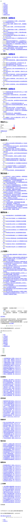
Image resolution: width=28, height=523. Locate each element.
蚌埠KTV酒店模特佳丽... (12, 493)
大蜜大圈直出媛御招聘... (12, 486)
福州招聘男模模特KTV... (12, 450)
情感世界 (5, 9)
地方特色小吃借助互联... (12, 408)
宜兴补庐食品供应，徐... (12, 389)
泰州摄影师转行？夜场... (12, 465)
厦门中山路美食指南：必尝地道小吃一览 (16, 62)
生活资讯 (5, 6)
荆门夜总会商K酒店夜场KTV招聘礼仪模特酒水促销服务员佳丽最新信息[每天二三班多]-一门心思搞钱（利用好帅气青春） (15, 293)
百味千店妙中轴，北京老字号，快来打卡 (16, 108)
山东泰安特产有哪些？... (12, 435)
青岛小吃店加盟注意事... (12, 422)
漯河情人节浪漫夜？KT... (12, 369)
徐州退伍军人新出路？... (12, 478)
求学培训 (5, 7)
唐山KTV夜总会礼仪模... (12, 497)
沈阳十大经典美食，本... (12, 395)
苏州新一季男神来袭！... (12, 453)
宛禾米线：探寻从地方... (12, 426)
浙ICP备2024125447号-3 (6, 330)
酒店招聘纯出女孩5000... (12, 500)
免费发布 (12, 18)
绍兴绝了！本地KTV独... (12, 443)
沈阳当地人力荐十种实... (12, 386)
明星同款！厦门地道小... (12, 379)
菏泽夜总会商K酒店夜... (11, 496)
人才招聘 (5, 13)
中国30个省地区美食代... (12, 402)
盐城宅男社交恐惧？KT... (12, 469)
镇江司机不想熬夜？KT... (12, 466)
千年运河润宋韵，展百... (12, 438)
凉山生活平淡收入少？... (12, 366)
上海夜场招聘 (9, 296)
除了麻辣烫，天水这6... (11, 436)
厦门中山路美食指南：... (12, 382)
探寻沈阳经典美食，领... (12, 381)
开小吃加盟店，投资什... (12, 429)
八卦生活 (5, 4)
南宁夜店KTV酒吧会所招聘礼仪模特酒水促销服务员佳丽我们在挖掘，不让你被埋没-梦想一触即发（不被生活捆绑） (15, 259)
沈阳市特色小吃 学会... (11, 423)
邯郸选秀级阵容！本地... (12, 449)
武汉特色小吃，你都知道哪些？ (14, 113)
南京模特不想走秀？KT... (12, 480)
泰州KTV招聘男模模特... (12, 445)
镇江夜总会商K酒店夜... (11, 489)
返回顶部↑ (3, 316)
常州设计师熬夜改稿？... (12, 476)
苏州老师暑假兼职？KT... (12, 475)
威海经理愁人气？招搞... (12, 371)
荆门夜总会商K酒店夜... (11, 502)
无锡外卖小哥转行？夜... (12, 479)
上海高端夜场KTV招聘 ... (12, 358)
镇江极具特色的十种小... (12, 384)
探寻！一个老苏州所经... (12, 406)
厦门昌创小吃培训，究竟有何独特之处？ (16, 107)
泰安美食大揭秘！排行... (12, 425)
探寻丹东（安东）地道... (12, 388)
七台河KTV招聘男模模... (12, 448)
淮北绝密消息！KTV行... (12, 452)
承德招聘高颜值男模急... (12, 372)
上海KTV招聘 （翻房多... (12, 359)
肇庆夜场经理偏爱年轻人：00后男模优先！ (16, 41)
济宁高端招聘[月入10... (11, 499)
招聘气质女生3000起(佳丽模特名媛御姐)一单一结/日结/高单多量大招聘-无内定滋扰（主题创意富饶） (15, 270)
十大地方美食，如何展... (12, 405)
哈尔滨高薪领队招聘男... (12, 455)
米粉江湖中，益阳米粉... (12, 391)
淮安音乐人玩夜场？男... (12, 470)
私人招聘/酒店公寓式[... (11, 490)
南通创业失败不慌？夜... (12, 473)
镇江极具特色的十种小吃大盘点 (14, 64)
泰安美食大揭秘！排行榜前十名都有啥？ (16, 148)
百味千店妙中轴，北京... (12, 411)
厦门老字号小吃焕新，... (12, 385)
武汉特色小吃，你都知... (12, 413)
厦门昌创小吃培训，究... (12, 409)
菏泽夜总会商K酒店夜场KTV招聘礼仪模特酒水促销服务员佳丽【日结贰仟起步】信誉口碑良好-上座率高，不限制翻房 (15, 280)
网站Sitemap (23, 296)
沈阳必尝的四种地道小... (12, 432)
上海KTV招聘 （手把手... (12, 361)
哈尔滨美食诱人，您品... (12, 412)
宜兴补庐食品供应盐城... (12, 394)
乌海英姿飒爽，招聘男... (12, 456)
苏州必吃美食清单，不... (12, 415)
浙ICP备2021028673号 (6, 515)
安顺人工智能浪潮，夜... (12, 374)
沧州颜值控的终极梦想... (12, 459)
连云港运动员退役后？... (12, 472)
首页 (4, 3)
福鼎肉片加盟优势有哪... (12, 431)
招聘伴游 (14, 296)
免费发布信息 (6, 14)
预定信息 (5, 10)
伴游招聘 (18, 296)
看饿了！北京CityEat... (11, 416)
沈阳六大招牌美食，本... (12, 392)
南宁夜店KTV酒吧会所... (12, 487)
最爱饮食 (5, 11)
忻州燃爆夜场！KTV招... (12, 458)
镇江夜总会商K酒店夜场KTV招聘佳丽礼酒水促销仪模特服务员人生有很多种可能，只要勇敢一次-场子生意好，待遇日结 (15, 263)
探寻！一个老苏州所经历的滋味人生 (15, 103)
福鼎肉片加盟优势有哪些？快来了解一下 (16, 158)
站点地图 (11, 323)
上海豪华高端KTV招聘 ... (12, 362)
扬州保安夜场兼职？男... (12, 468)
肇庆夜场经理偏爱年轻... (12, 368)
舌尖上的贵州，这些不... (12, 428)
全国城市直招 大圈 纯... (11, 365)
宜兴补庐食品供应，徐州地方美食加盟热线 (16, 74)
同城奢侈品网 (3, 296)
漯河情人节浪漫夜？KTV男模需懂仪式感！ (16, 42)
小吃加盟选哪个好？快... (12, 433)
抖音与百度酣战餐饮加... (12, 403)
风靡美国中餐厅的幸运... (12, 401)
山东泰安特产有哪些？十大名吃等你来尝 (16, 165)
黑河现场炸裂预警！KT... (12, 446)
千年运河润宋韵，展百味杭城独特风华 (15, 170)
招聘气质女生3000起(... (11, 492)
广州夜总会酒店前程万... (12, 495)
